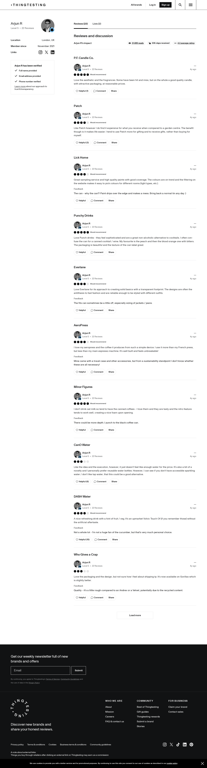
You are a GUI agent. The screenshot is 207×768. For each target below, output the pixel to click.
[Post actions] (195, 66)
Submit (79, 670)
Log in (152, 5)
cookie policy (172, 763)
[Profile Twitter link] (46, 52)
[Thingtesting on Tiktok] (178, 745)
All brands (136, 5)
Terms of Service (53, 679)
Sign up (166, 5)
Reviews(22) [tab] (81, 23)
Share (114, 91)
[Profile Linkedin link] (52, 52)
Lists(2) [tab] (97, 23)
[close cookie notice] (202, 763)
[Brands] (29, 5)
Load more (135, 615)
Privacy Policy (34, 683)
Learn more (20, 86)
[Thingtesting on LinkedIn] (185, 745)
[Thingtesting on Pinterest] (191, 745)
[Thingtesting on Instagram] (165, 745)
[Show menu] (190, 5)
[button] (136, 43)
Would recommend (98, 74)
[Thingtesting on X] (171, 745)
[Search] (180, 5)
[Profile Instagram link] (40, 52)
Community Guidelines (70, 679)
